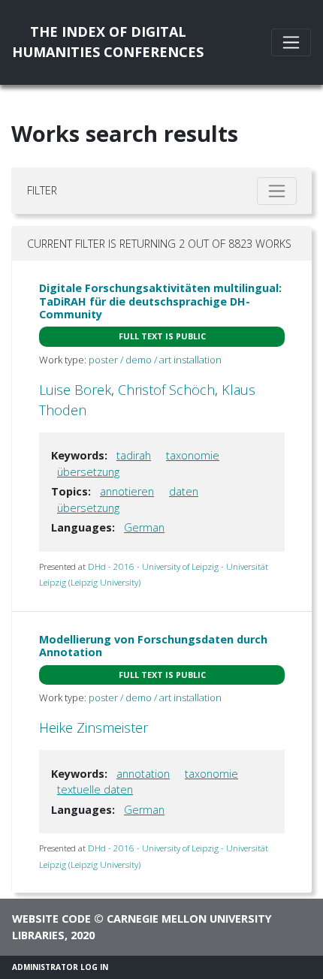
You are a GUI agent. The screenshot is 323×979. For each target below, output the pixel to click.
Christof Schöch (166, 390)
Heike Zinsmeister (93, 727)
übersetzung (88, 472)
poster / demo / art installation (155, 359)
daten (183, 491)
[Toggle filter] (277, 191)
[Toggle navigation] (291, 42)
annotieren (127, 491)
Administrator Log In (60, 967)
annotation (143, 774)
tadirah (133, 455)
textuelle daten (95, 789)
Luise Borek (75, 390)
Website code (51, 918)
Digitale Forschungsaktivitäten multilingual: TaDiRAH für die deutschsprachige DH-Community (160, 301)
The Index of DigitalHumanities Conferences (108, 42)
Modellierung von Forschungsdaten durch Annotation (153, 645)
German (144, 527)
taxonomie (192, 455)
